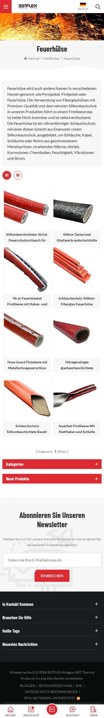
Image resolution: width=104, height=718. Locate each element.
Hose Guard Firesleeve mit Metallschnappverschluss (27, 365)
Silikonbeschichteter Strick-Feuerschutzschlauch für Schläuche (27, 237)
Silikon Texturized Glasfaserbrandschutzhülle (77, 237)
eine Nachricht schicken (52, 709)
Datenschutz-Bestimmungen (51, 692)
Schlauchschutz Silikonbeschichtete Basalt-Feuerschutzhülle (27, 429)
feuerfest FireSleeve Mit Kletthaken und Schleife (77, 429)
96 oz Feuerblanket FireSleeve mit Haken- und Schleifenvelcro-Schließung (27, 301)
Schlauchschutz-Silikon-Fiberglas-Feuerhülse (77, 301)
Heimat (33, 58)
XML (78, 686)
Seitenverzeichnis (55, 686)
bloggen (28, 686)
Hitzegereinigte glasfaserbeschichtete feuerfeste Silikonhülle (77, 365)
